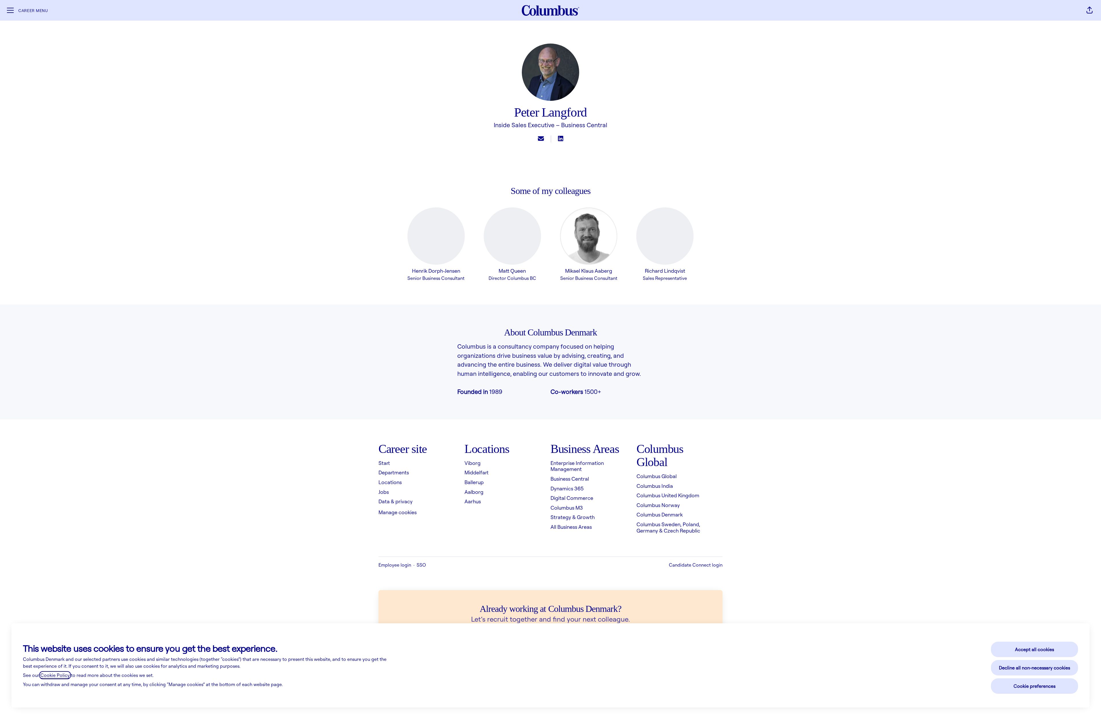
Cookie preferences (1034, 686)
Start (384, 463)
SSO (421, 565)
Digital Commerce (571, 498)
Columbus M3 (566, 507)
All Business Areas (571, 527)
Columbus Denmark (660, 514)
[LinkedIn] (560, 139)
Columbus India (655, 486)
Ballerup (474, 482)
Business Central (584, 125)
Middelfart (476, 472)
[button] (1090, 10)
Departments (393, 472)
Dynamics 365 (566, 488)
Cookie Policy (55, 675)
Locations (390, 482)
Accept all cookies (1034, 649)
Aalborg (473, 492)
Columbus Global (657, 476)
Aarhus (472, 501)
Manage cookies (397, 512)
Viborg (472, 463)
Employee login (394, 565)
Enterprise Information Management (577, 466)
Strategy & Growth (572, 517)
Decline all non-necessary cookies (1034, 668)
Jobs (383, 492)
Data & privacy (395, 501)
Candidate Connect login (696, 565)
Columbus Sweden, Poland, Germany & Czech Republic (668, 527)
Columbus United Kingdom (668, 495)
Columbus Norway (658, 505)
